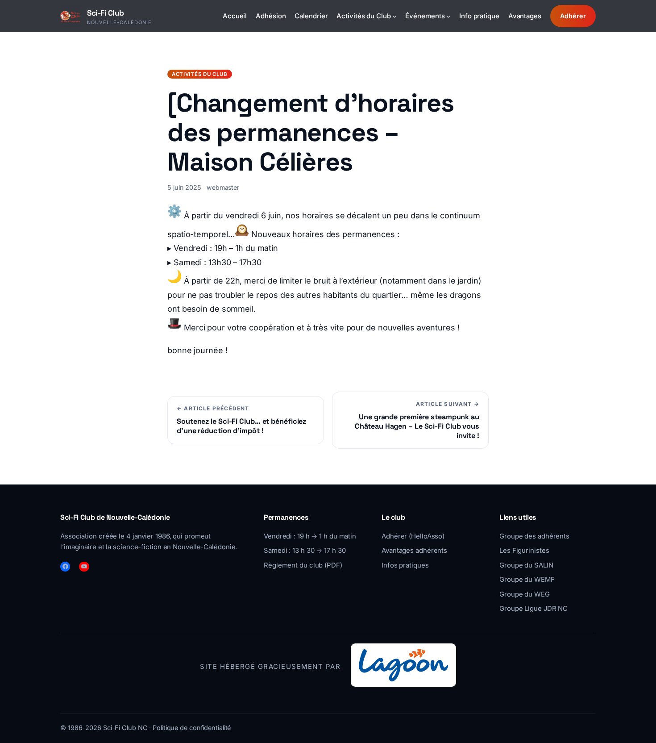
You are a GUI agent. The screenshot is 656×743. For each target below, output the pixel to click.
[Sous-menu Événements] (448, 16)
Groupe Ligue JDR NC (533, 609)
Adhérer (572, 16)
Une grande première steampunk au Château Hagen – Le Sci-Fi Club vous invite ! (417, 426)
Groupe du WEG (524, 594)
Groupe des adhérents (534, 536)
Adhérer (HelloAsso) (413, 536)
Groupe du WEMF (527, 580)
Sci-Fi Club (105, 13)
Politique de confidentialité (192, 727)
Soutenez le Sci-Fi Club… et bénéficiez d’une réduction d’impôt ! (241, 426)
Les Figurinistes (524, 551)
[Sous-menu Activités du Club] (395, 16)
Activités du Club (200, 74)
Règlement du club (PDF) (303, 565)
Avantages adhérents (414, 551)
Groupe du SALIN (526, 565)
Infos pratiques (405, 565)
